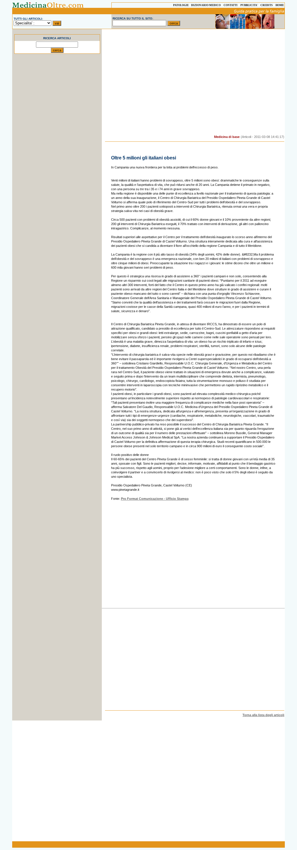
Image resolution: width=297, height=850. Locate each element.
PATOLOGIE (181, 5)
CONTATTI (231, 5)
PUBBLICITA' (249, 5)
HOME (280, 5)
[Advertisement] (57, 161)
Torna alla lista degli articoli (263, 715)
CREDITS (266, 5)
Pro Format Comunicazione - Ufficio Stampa (155, 498)
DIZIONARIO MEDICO (206, 5)
